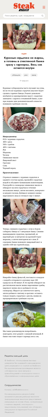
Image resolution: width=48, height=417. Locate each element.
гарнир (34, 75)
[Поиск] (42, 16)
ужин (26, 75)
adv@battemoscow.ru (20, 389)
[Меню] (44, 7)
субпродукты (16, 75)
